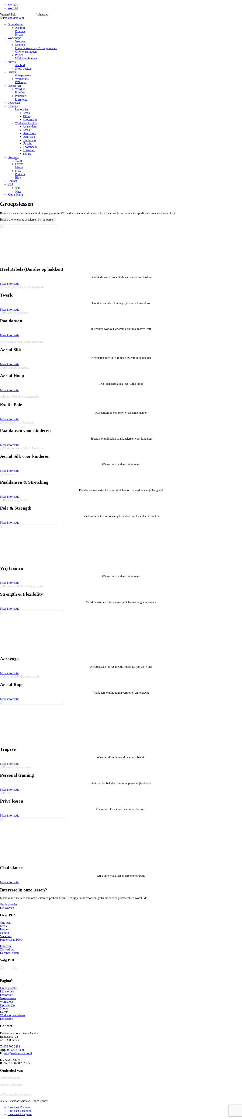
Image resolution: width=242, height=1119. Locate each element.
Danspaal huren (9, 952)
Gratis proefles (8, 988)
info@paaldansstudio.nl (18, 1053)
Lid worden (7, 991)
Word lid (13, 8)
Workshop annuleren (12, 1015)
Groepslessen (8, 998)
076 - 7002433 (25, 14)
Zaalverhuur (7, 949)
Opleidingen (7, 1005)
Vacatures (6, 936)
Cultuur (4, 932)
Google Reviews (99, 15)
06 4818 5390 (58, 14)
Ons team (5, 922)
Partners (5, 929)
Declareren (6, 1018)
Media (4, 926)
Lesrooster (6, 994)
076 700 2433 (11, 1046)
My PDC (13, 4)
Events (4, 1011)
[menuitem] (125, 4)
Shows (4, 1008)
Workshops (6, 1001)
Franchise (6, 946)
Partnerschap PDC (11, 939)
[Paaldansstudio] (12, 17)
